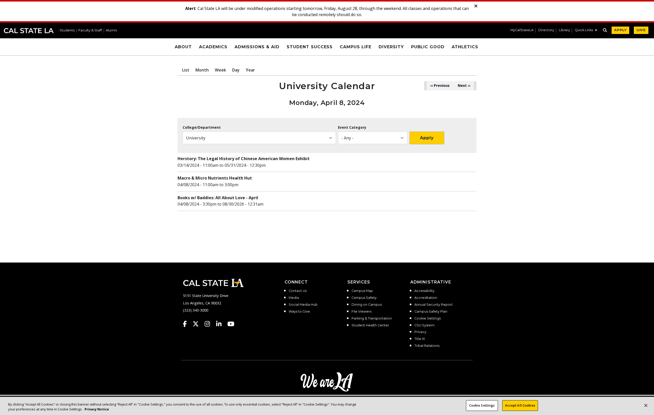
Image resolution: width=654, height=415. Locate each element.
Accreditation (425, 298)
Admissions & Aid (257, 46)
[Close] (645, 405)
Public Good (428, 46)
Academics (213, 46)
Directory (546, 30)
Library (564, 30)
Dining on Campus (367, 304)
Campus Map (362, 291)
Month (202, 70)
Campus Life (355, 46)
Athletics (465, 46)
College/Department (202, 127)
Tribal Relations (426, 346)
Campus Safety (364, 298)
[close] (476, 6)
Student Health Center (370, 325)
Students (67, 30)
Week (220, 70)
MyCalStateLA (521, 30)
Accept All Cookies (520, 405)
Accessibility (424, 291)
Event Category (352, 127)
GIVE (641, 30)
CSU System (424, 325)
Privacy (420, 332)
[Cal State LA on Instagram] (210, 324)
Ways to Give (299, 311)
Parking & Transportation (372, 318)
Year (250, 70)
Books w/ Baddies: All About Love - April (218, 197)
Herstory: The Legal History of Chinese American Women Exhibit (244, 158)
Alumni (111, 30)
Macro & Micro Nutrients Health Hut (215, 178)
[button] (586, 31)
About (183, 46)
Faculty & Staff (90, 30)
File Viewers (361, 311)
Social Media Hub (303, 304)
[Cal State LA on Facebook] (187, 324)
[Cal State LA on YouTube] (230, 324)
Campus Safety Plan (430, 311)
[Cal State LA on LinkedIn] (221, 324)
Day (236, 70)
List (185, 70)
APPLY (620, 30)
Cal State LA (29, 30)
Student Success (310, 46)
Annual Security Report (433, 304)
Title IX (419, 339)
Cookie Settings (427, 318)
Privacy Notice (97, 409)
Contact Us (298, 291)
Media (294, 298)
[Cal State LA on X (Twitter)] (198, 324)
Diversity (391, 46)
